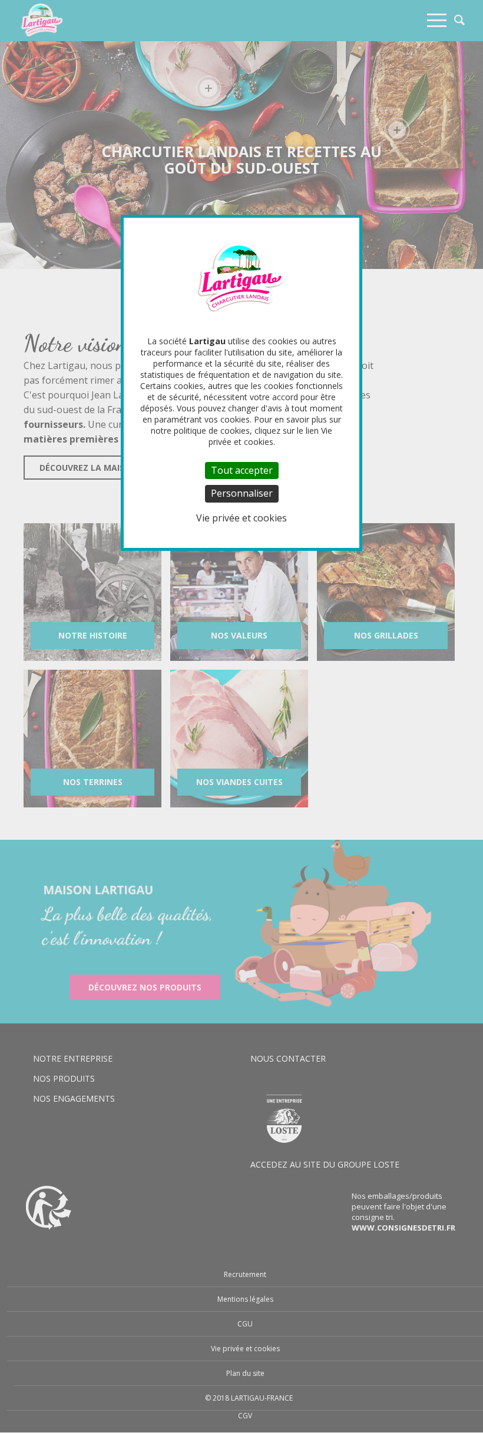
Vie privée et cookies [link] (241, 517)
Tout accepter (242, 470)
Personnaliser (242, 493)
